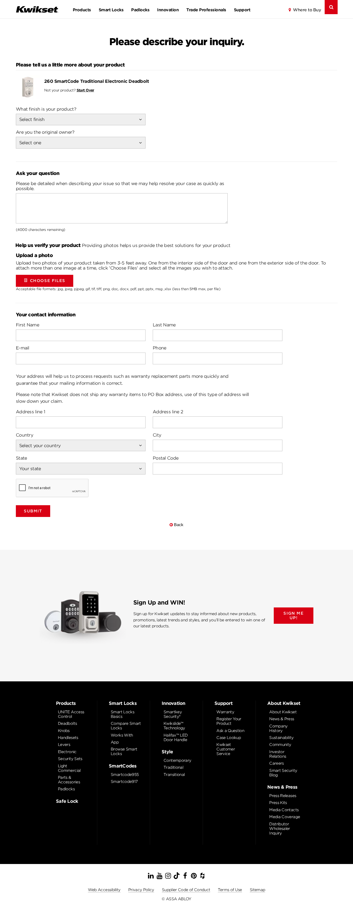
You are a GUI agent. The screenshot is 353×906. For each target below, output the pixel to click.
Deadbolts (67, 723)
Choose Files (47, 280)
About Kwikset (283, 712)
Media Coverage (284, 817)
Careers (276, 763)
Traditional (173, 767)
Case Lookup (228, 737)
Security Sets (70, 758)
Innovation (168, 9)
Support (242, 9)
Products (82, 9)
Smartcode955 (125, 774)
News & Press (281, 719)
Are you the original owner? (45, 132)
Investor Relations (277, 754)
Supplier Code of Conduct (186, 890)
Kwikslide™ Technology (174, 725)
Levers (64, 744)
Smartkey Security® (173, 714)
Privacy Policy (141, 890)
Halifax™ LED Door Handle (176, 737)
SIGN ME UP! (293, 615)
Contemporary (177, 760)
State (21, 458)
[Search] (331, 7)
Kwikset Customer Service (225, 749)
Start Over (85, 90)
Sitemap (257, 890)
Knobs (64, 730)
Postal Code (165, 458)
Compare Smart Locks (126, 725)
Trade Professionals (206, 9)
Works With (122, 735)
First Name (27, 324)
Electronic (67, 752)
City (157, 435)
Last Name (164, 324)
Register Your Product (228, 721)
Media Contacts (283, 810)
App (115, 742)
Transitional (174, 774)
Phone (159, 347)
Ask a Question (230, 730)
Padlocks (140, 9)
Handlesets (68, 737)
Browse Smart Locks (124, 751)
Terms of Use (230, 890)
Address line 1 (30, 411)
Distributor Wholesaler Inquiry (279, 828)
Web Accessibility (104, 890)
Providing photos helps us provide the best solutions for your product (122, 245)
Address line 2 (168, 411)
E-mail (22, 347)
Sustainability (281, 737)
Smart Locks (111, 9)
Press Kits (278, 802)
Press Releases (282, 795)
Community (280, 744)
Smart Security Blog (283, 772)
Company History (278, 728)
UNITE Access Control (71, 714)
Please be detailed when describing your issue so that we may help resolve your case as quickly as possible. (120, 186)
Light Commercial (69, 768)
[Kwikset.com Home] (37, 9)
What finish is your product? (46, 109)
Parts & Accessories (69, 779)
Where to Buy (307, 9)
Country (24, 435)
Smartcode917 (124, 781)
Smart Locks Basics (122, 714)
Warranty (225, 712)
